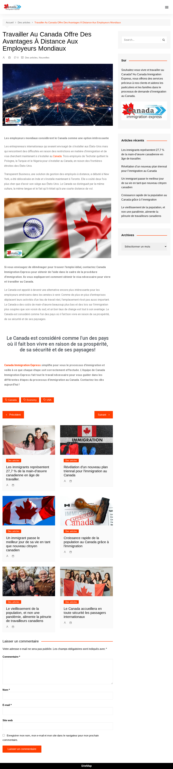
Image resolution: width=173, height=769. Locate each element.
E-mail (7, 705)
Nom (6, 689)
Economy (32, 400)
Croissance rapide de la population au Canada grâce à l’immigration (86, 542)
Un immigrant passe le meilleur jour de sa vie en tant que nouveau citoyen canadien (144, 183)
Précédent (15, 414)
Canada (57, 156)
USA (49, 400)
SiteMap (86, 765)
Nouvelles (44, 57)
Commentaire (11, 656)
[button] (167, 7)
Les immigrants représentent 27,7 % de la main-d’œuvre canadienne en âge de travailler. (142, 154)
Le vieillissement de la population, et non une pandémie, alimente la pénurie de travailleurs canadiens (143, 211)
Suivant (102, 414)
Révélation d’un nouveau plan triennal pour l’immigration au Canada (86, 471)
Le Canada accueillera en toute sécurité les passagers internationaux (85, 613)
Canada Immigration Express (22, 365)
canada (12, 400)
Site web (8, 720)
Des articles (31, 57)
